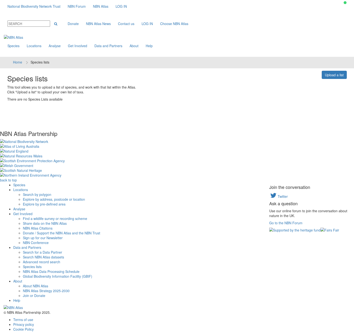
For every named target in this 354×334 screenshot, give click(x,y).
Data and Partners (108, 45)
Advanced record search (41, 261)
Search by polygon (37, 194)
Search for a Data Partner (42, 252)
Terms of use (23, 319)
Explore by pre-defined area (44, 204)
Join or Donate (34, 295)
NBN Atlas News (98, 23)
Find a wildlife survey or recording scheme (55, 218)
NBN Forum (77, 6)
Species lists (32, 266)
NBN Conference (36, 242)
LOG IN (121, 6)
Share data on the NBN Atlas (45, 223)
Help (149, 45)
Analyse (55, 45)
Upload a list (334, 74)
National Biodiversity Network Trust (33, 6)
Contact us (126, 23)
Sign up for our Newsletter (43, 237)
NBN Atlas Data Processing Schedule (51, 271)
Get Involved (77, 45)
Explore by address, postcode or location (54, 199)
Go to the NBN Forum (285, 222)
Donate (73, 23)
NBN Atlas (100, 6)
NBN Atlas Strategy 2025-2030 (46, 290)
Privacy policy (23, 324)
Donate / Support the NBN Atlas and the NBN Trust (61, 233)
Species (13, 45)
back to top (8, 180)
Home (17, 62)
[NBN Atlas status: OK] (345, 2)
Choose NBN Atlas (174, 23)
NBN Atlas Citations (37, 228)
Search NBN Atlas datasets (43, 257)
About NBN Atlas (35, 285)
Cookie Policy (23, 329)
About (134, 45)
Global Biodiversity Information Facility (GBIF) (57, 276)
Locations (34, 45)
